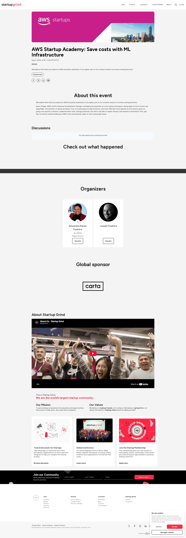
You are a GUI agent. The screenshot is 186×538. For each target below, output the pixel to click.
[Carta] (93, 286)
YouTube (101, 503)
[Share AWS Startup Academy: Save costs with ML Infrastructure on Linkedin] (43, 80)
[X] (129, 526)
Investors (46, 499)
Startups (46, 503)
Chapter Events (75, 501)
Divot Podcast (102, 505)
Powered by (141, 533)
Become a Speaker (76, 503)
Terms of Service (47, 525)
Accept (174, 527)
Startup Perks (157, 5)
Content (143, 5)
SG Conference (76, 499)
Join (123, 5)
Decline (158, 527)
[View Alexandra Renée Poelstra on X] (77, 221)
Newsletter (101, 499)
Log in (181, 5)
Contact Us (128, 501)
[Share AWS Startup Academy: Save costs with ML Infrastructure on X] (38, 80)
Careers (127, 499)
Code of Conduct (59, 525)
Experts (45, 501)
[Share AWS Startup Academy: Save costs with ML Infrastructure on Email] (48, 80)
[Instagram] (140, 526)
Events (132, 5)
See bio (78, 241)
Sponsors (46, 505)
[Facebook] (134, 526)
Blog (99, 501)
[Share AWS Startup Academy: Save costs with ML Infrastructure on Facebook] (33, 80)
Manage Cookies (167, 532)
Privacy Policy (36, 525)
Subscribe (143, 477)
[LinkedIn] (145, 526)
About (169, 5)
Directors (46, 507)
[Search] (175, 4)
